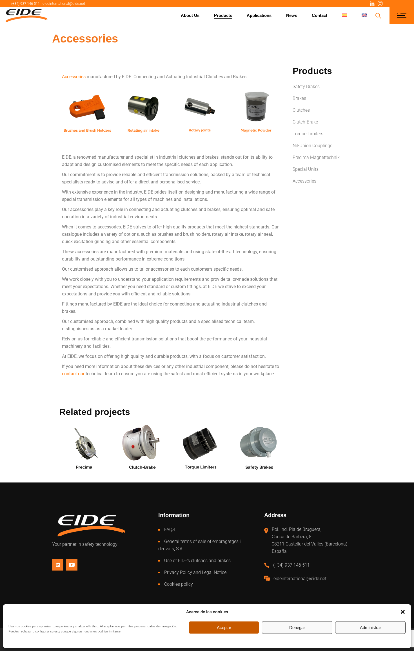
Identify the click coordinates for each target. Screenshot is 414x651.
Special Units (306, 169)
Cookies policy (178, 584)
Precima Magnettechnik (316, 157)
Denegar (297, 627)
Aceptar (224, 627)
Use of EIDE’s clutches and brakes (197, 560)
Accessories (304, 181)
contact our (73, 373)
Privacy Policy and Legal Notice (195, 572)
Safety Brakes (306, 86)
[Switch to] (344, 15)
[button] (403, 612)
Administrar (370, 627)
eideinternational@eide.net (64, 3)
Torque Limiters (308, 133)
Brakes (299, 98)
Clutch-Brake (305, 122)
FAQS (169, 529)
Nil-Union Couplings (312, 145)
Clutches (301, 110)
